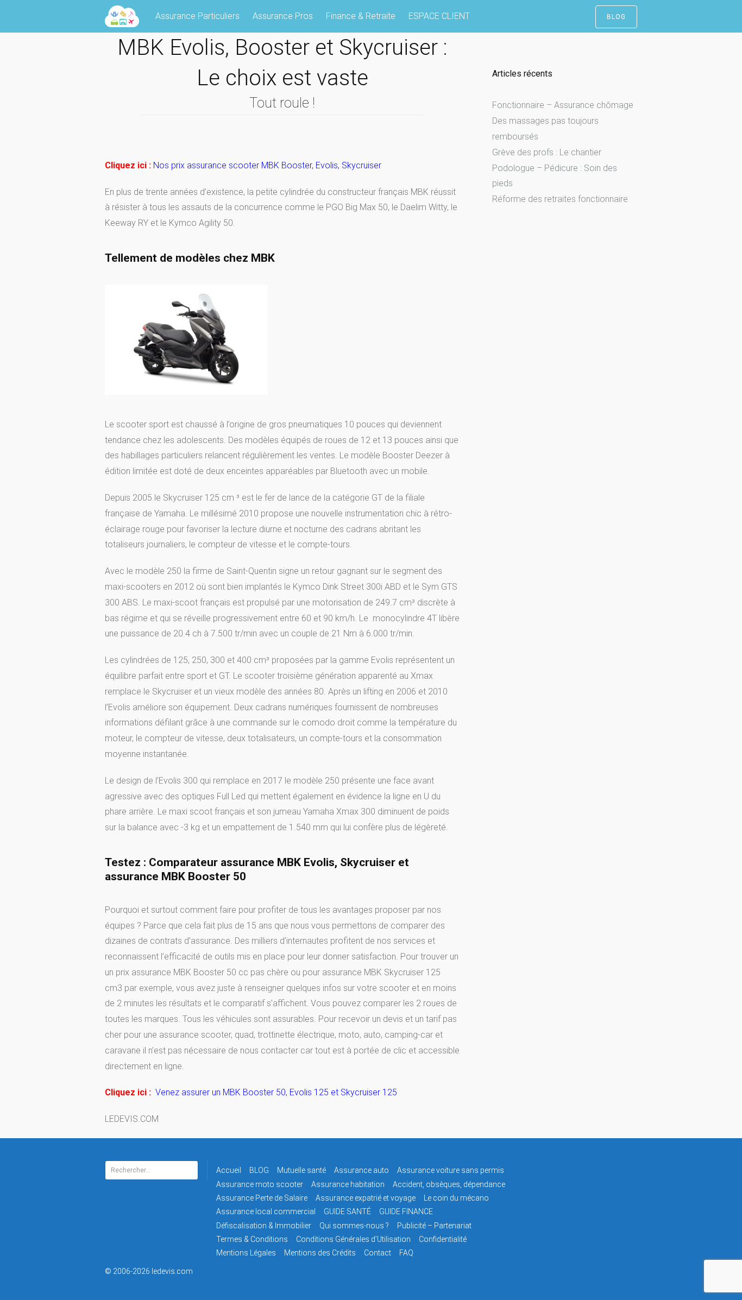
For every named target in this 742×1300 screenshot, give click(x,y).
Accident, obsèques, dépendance (449, 1184)
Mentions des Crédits (320, 1252)
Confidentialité (443, 1239)
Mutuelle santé (301, 1170)
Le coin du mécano (456, 1198)
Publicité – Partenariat (434, 1225)
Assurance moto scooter (259, 1184)
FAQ (406, 1252)
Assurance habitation (348, 1184)
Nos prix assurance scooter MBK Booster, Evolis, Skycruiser (267, 165)
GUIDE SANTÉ (347, 1211)
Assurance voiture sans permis (450, 1170)
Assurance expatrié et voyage (366, 1198)
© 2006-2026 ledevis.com (163, 1271)
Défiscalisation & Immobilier (263, 1225)
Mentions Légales (246, 1252)
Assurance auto (361, 1170)
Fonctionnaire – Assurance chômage (562, 105)
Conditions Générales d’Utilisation (353, 1239)
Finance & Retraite (360, 16)
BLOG (616, 17)
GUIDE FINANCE (406, 1211)
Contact (377, 1252)
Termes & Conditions (252, 1239)
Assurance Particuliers (197, 16)
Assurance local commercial (266, 1211)
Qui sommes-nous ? (354, 1225)
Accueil (228, 1170)
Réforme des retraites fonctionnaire (560, 199)
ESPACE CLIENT (439, 16)
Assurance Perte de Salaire (261, 1198)
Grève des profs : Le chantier (546, 152)
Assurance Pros (283, 16)
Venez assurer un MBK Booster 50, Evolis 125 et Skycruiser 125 (276, 1092)
